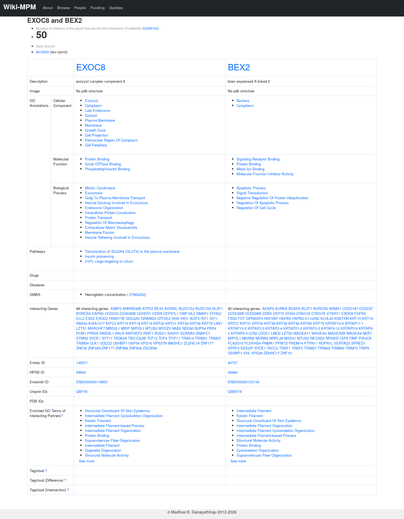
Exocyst (91, 100)
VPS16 (146, 343)
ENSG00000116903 (91, 381)
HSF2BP (271, 318)
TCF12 (152, 338)
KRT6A (306, 323)
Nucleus (243, 100)
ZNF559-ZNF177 (101, 348)
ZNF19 (286, 353)
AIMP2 (115, 308)
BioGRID (42, 51)
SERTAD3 (342, 343)
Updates (116, 7)
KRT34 (183, 323)
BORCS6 (83, 313)
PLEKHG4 (252, 343)
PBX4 (211, 328)
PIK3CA (365, 338)
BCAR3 (294, 308)
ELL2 (80, 318)
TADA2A (120, 338)
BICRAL (171, 308)
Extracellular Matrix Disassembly (111, 227)
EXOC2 (102, 318)
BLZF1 (217, 308)
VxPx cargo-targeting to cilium (109, 261)
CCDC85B (128, 313)
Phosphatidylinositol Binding (107, 168)
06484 (232, 372)
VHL (246, 353)
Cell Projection (96, 135)
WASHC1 (175, 343)
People (80, 7)
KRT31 (170, 323)
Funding (97, 7)
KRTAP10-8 (334, 323)
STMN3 (82, 338)
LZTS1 (81, 328)
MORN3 (262, 338)
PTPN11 (311, 343)
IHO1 (184, 318)
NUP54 (200, 328)
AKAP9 (268, 308)
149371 (82, 362)
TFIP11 (174, 338)
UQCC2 (106, 343)
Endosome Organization (104, 207)
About (48, 7)
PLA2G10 (235, 343)
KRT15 (122, 323)
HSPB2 (285, 318)
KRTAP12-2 (237, 328)
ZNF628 (135, 348)
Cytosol (91, 115)
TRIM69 (337, 348)
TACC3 (272, 348)
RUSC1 (160, 333)
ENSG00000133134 (243, 381)
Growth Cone (95, 130)
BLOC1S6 (203, 308)
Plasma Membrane (100, 120)
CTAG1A (303, 313)
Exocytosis (94, 192)
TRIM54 (82, 343)
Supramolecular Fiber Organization (112, 440)
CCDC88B (253, 313)
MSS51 (290, 338)
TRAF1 (284, 348)
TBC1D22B (137, 338)
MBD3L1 (113, 328)
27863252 (137, 294)
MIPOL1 (137, 328)
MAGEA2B (336, 333)
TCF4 (163, 338)
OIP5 (344, 338)
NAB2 (176, 328)
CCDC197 (350, 308)
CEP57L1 (170, 313)
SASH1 (173, 333)
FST (241, 318)
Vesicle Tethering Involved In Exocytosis (117, 237)
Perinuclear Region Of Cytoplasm (111, 140)
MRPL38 (276, 338)
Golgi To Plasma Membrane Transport (115, 197)
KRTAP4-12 (330, 328)
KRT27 (233, 323)
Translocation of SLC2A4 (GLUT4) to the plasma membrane (132, 251)
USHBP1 (120, 343)
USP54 (134, 343)
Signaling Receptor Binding (258, 159)
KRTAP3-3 (311, 328)
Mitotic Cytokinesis (100, 187)
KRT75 (318, 323)
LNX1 (218, 323)
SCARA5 (187, 333)
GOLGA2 (133, 318)
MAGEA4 (354, 333)
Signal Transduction (252, 192)
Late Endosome (97, 110)
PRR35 (92, 333)
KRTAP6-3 (239, 333)
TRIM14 (187, 338)
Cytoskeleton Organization (258, 450)
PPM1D (281, 343)
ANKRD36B (132, 308)
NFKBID (332, 338)
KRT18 (134, 323)
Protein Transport (98, 217)
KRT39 (281, 323)
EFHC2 (215, 313)
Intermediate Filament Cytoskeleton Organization (124, 415)
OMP (353, 338)
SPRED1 (358, 343)
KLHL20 (326, 318)
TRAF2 (297, 348)
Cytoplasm (93, 105)
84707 (232, 362)
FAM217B (116, 318)
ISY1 (204, 318)
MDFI (367, 333)
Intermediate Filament (102, 445)
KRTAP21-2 (292, 328)
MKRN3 (248, 338)
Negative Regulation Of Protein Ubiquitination (272, 197)
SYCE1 (95, 338)
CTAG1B (318, 313)
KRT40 (293, 323)
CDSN (157, 313)
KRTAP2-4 (273, 328)
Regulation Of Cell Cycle (256, 207)
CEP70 (278, 313)
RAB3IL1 (106, 333)
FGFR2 (360, 313)
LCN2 (253, 333)
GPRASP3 (254, 318)
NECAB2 (317, 338)
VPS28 (256, 353)
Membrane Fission (99, 232)
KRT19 (146, 323)
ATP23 (147, 308)
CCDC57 (366, 308)
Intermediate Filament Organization (113, 430)
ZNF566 (121, 348)
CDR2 (267, 313)
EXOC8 (91, 66)
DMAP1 (202, 313)
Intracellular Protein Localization (110, 212)
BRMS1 (335, 308)
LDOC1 (264, 333)
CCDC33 (111, 313)
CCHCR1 (144, 313)
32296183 (150, 28)
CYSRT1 (333, 313)
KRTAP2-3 (256, 328)
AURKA (281, 308)
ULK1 (94, 343)
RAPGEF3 (133, 333)
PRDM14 (296, 343)
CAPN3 (98, 313)
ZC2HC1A (192, 343)
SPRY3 (233, 348)
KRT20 (158, 323)
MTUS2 (151, 328)
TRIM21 (201, 338)
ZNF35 (81, 348)
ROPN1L (326, 343)
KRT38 (269, 323)
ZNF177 (207, 343)
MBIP (125, 328)
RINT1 (148, 333)
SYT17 (107, 338)
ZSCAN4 (150, 348)
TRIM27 (215, 338)
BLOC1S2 (186, 308)
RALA (119, 333)
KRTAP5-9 (349, 328)
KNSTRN (341, 318)
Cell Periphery (96, 145)
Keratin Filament (98, 420)
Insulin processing (99, 256)
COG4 (290, 313)
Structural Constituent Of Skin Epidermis (117, 410)
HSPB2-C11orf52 (305, 318)
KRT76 (207, 323)
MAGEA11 (302, 333)
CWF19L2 (187, 313)
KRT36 (195, 323)
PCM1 (81, 333)
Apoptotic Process (251, 187)
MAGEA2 (319, 333)
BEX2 (239, 66)
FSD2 (232, 318)
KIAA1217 (96, 323)
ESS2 (90, 318)
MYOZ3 (165, 328)
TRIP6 (364, 348)
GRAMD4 (148, 318)
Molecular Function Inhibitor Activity (265, 173)
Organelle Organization (103, 450)
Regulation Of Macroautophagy (109, 222)
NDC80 (187, 328)
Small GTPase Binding (103, 163)
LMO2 (276, 333)
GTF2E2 (163, 318)
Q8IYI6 (81, 391)
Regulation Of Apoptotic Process (263, 202)
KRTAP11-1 (354, 323)
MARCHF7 (96, 328)
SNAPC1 (203, 333)
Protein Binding (97, 159)
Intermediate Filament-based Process (115, 425)
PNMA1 (268, 343)
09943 (81, 372)
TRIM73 (351, 348)
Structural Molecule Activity (107, 455)
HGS (175, 318)
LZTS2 (287, 333)
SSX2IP (246, 348)
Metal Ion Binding (250, 168)
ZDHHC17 (272, 353)
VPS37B (160, 343)
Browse (63, 7)
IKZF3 (195, 318)
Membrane (93, 125)
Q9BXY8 (235, 391)
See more (86, 461)
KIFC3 (111, 323)
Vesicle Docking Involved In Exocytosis (116, 202)
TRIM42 (324, 348)
